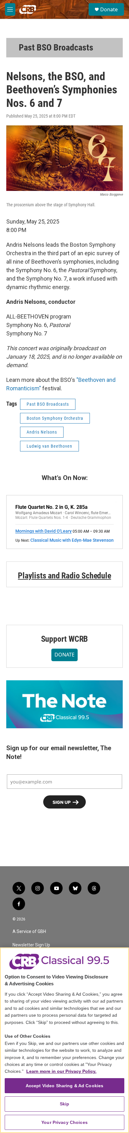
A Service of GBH (29, 931)
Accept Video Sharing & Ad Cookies (65, 1085)
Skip (65, 1103)
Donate (109, 9)
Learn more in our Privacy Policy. (61, 1071)
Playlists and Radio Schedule (64, 575)
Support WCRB (64, 639)
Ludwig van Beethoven (49, 446)
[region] (64, 1040)
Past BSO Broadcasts (56, 47)
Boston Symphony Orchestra (55, 418)
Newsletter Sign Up (31, 945)
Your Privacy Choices (64, 1122)
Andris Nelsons (42, 432)
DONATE (64, 654)
